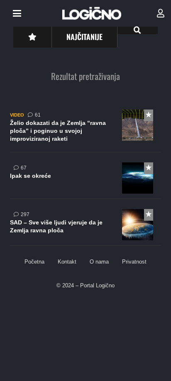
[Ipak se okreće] (85, 180)
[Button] (32, 37)
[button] (17, 13)
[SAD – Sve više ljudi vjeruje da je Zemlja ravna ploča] (85, 227)
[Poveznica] (160, 13)
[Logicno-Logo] (91, 13)
